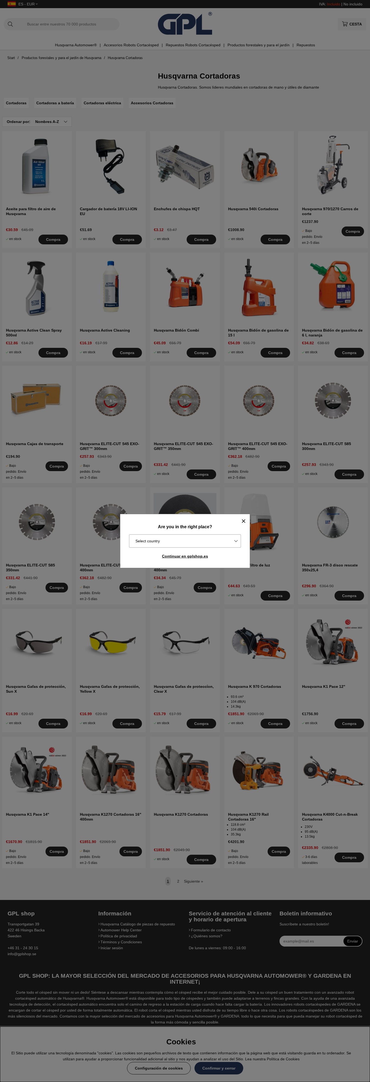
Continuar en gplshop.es (185, 556)
